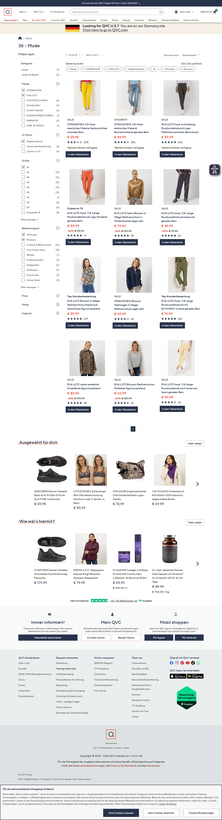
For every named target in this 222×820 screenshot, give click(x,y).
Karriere (136, 694)
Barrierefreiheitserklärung (145, 679)
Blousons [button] (188, 69)
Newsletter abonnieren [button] (47, 637)
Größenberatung (64, 674)
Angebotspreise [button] (135, 69)
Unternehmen (139, 663)
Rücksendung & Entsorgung (70, 690)
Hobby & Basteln (170, 20)
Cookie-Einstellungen (201, 812)
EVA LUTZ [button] (113, 69)
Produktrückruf (26, 696)
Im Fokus (27, 134)
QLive (21, 679)
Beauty (126, 20)
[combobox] (114, 12)
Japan (126, 748)
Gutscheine (100, 674)
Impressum (153, 765)
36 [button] (154, 69)
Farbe (25, 304)
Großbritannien (106, 748)
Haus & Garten (191, 20)
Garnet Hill (57, 779)
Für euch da (100, 690)
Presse (21, 685)
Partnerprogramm (103, 685)
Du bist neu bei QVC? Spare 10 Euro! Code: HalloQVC (110, 3)
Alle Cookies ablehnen (161, 812)
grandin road (70, 779)
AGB (64, 765)
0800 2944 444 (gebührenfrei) (34, 674)
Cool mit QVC (58, 20)
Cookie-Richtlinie (167, 803)
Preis (25, 295)
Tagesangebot (11, 20)
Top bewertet (89, 20)
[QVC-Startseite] (20, 38)
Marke (25, 83)
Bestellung (61, 663)
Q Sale (104, 20)
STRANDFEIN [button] (92, 69)
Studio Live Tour (140, 711)
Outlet (135, 716)
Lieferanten (24, 690)
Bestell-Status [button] (126, 637)
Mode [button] (73, 69)
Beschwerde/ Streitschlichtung (72, 712)
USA (95, 748)
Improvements (84, 779)
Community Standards (124, 765)
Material (27, 313)
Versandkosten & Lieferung (70, 679)
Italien (119, 748)
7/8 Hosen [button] (169, 69)
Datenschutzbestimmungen (89, 765)
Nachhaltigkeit (139, 674)
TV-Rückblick (57, 11)
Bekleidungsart (30, 228)
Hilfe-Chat (24, 663)
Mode (115, 20)
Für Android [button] (189, 637)
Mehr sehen (195, 443)
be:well (74, 20)
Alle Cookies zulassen (121, 812)
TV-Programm (101, 668)
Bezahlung (61, 685)
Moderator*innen (141, 700)
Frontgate (45, 779)
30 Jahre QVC (39, 20)
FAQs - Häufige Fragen (68, 701)
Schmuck (139, 20)
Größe (25, 160)
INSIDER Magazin (103, 663)
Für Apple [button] (159, 637)
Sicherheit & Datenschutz (69, 696)
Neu (25, 20)
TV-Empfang (138, 705)
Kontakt (22, 668)
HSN (20, 779)
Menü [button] (22, 11)
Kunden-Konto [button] (96, 637)
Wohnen (152, 20)
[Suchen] (161, 12)
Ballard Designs (32, 779)
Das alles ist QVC (140, 668)
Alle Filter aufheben (191, 63)
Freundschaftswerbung (106, 679)
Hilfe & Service (64, 707)
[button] (180, 12)
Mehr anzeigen (29, 219)
